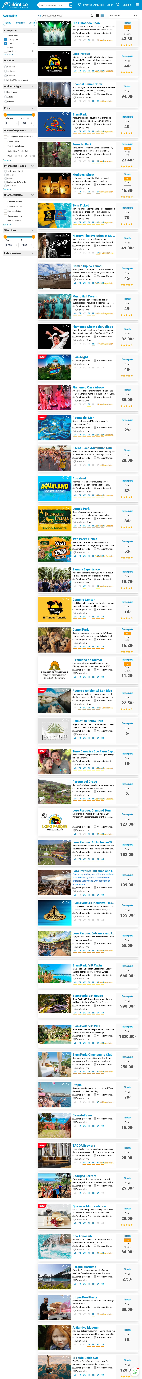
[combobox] (123, 15)
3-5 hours (11, 71)
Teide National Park (15, 171)
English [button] (127, 4)
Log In (109, 4)
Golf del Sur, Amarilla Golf (17, 151)
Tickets (10, 43)
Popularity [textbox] (122, 16)
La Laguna (11, 175)
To (22, 240)
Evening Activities (14, 206)
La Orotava (11, 185)
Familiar (10, 102)
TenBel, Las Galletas (15, 146)
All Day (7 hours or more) (17, 80)
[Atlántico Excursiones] (14, 5)
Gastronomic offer (15, 216)
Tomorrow (19, 22)
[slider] (5, 115)
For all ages (12, 92)
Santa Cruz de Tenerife (16, 182)
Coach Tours (12, 35)
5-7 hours (11, 76)
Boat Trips (11, 51)
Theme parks (12, 39)
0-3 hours (11, 67)
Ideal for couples (14, 221)
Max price (25, 118)
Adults (10, 97)
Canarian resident (14, 201)
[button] (118, 5)
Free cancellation (14, 211)
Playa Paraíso (13, 141)
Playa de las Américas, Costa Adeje (21, 156)
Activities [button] (98, 4)
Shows (10, 47)
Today (8, 22)
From (8, 240)
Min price (9, 118)
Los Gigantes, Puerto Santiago (20, 136)
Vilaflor (10, 178)
